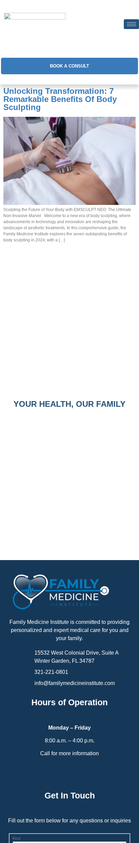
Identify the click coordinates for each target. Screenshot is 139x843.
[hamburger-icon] (131, 24)
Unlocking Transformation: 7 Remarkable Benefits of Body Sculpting (60, 99)
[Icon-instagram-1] (69, 773)
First (16, 839)
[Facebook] (56, 773)
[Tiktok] (84, 773)
